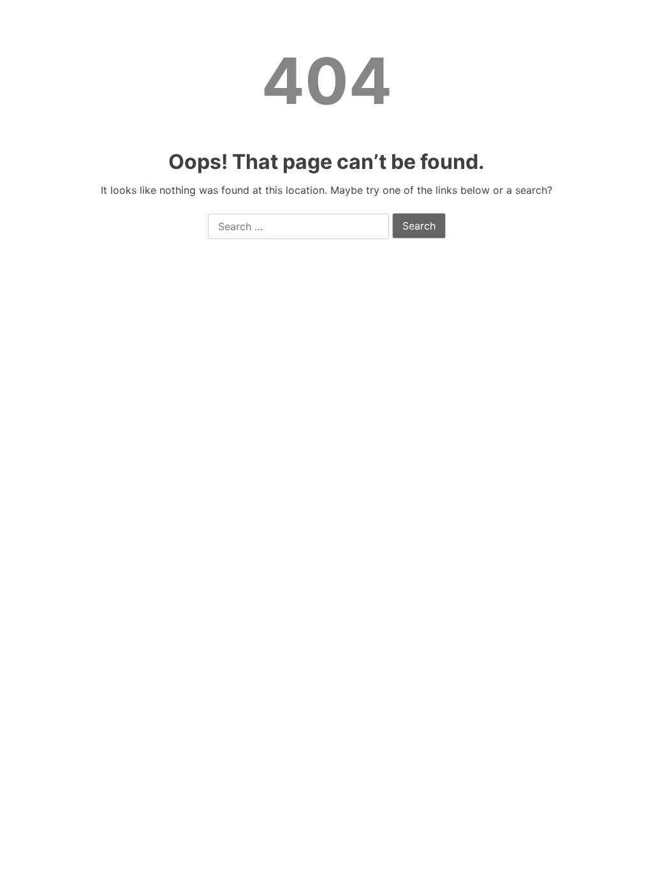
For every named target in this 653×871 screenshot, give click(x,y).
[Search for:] (298, 227)
